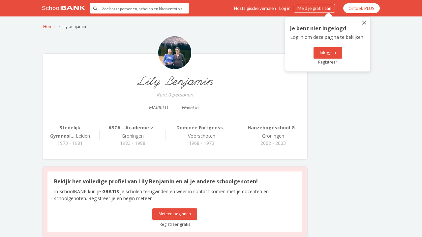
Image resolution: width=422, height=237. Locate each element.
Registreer (327, 62)
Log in (284, 8)
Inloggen (328, 52)
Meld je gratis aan (314, 8)
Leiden (70, 131)
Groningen (132, 131)
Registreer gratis (175, 224)
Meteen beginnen (175, 214)
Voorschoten (201, 131)
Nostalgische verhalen (255, 8)
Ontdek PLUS (361, 8)
